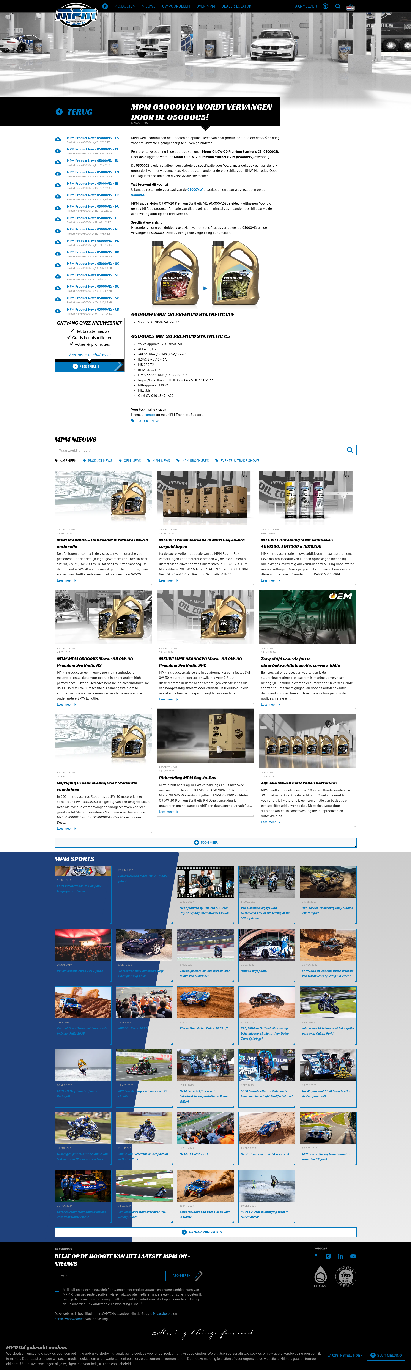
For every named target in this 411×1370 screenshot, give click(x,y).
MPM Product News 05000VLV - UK (93, 309)
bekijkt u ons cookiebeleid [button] (111, 1364)
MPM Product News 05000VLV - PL (93, 240)
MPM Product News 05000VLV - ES (92, 183)
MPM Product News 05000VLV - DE (93, 149)
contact (150, 414)
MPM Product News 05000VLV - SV (93, 298)
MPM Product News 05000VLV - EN (93, 172)
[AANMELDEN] (325, 6)
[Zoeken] (338, 6)
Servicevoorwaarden (70, 1318)
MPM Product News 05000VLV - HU (93, 206)
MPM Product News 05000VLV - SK (93, 263)
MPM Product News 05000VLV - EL (92, 160)
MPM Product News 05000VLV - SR (93, 286)
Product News (148, 421)
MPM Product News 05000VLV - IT (92, 218)
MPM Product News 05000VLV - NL (93, 229)
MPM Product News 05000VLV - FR (93, 195)
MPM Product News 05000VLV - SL (92, 275)
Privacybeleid (162, 1313)
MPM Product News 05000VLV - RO (93, 252)
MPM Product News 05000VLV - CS (93, 138)
